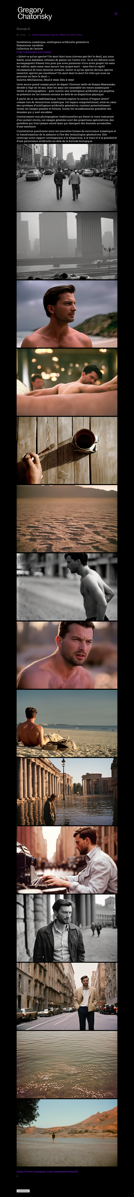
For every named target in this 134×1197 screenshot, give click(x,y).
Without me (65, 35)
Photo (79, 35)
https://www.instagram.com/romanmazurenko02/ (47, 1171)
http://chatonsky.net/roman (34, 52)
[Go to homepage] (36, 14)
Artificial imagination (40, 35)
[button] (115, 13)
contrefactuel (23, 1191)
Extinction (54, 35)
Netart (73, 35)
